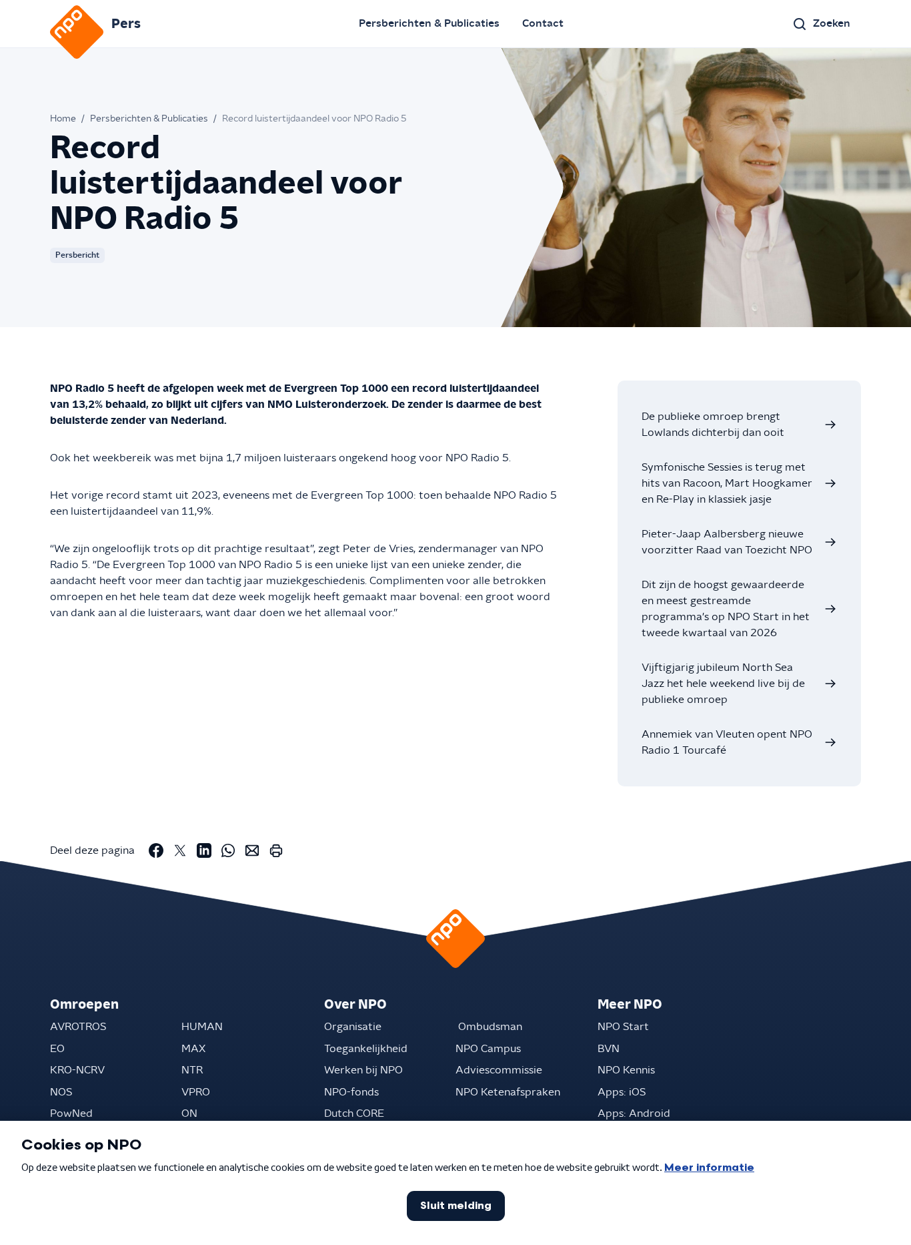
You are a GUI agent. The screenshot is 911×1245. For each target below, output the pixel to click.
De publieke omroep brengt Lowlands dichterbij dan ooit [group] (713, 424)
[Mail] (252, 850)
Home (63, 118)
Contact (543, 23)
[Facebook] (156, 850)
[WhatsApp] (228, 850)
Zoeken (831, 23)
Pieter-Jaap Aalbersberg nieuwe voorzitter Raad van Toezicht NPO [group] (727, 542)
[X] (180, 850)
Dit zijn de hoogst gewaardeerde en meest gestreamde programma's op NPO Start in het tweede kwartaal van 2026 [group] (726, 608)
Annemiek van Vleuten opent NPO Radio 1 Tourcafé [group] (727, 742)
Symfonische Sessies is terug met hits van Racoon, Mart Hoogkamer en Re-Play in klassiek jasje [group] (727, 483)
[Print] (276, 850)
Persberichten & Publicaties (429, 23)
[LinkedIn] (204, 850)
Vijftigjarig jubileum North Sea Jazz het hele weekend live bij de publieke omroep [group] (723, 683)
